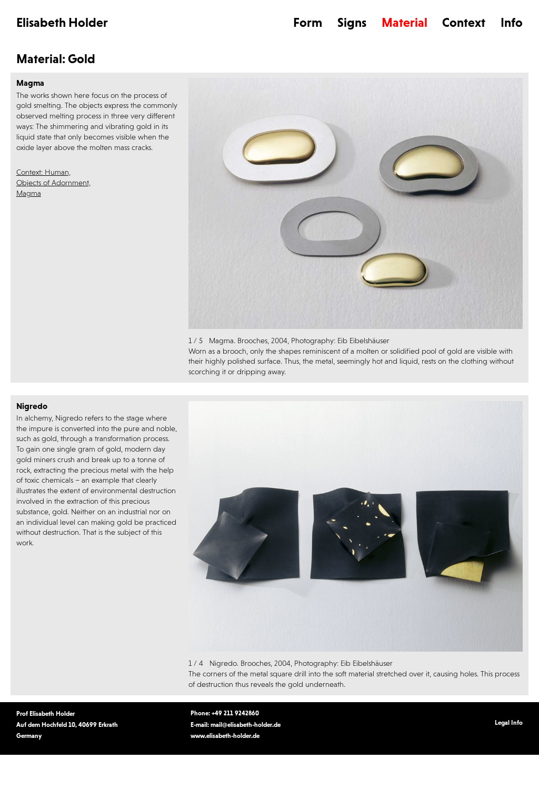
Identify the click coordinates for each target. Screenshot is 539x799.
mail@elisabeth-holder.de (246, 724)
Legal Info (509, 722)
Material (404, 22)
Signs (351, 22)
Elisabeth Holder (62, 22)
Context (463, 22)
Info (512, 22)
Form (307, 22)
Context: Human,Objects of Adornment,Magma (53, 182)
